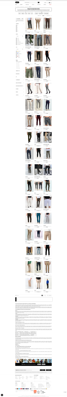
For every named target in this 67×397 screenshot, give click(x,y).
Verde (29, 13)
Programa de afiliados (40, 384)
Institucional (32, 385)
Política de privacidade (40, 385)
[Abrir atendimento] (2, 395)
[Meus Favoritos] (49, 2)
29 (47, 295)
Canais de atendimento (48, 0)
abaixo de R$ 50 (17, 62)
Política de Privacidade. (44, 372)
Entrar (45, 2)
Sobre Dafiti (32, 384)
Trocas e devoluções (23, 385)
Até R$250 (36, 13)
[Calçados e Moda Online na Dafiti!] (17, 2)
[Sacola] (51, 2)
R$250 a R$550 (41, 13)
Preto (19, 13)
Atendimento (22, 384)
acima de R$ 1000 (18, 68)
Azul (32, 13)
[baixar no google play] (43, 364)
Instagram (16, 385)
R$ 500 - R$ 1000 (18, 67)
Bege (26, 13)
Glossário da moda (23, 386)
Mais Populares (48, 15)
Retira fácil (48, 387)
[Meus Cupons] (48, 2)
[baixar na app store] (39, 364)
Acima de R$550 (46, 13)
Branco (23, 13)
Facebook (16, 384)
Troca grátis (48, 386)
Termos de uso (23, 387)
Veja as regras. (26, 372)
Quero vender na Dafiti (33, 387)
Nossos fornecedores (33, 386)
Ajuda (46, 376)
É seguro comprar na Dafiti (41, 386)
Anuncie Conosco (40, 387)
